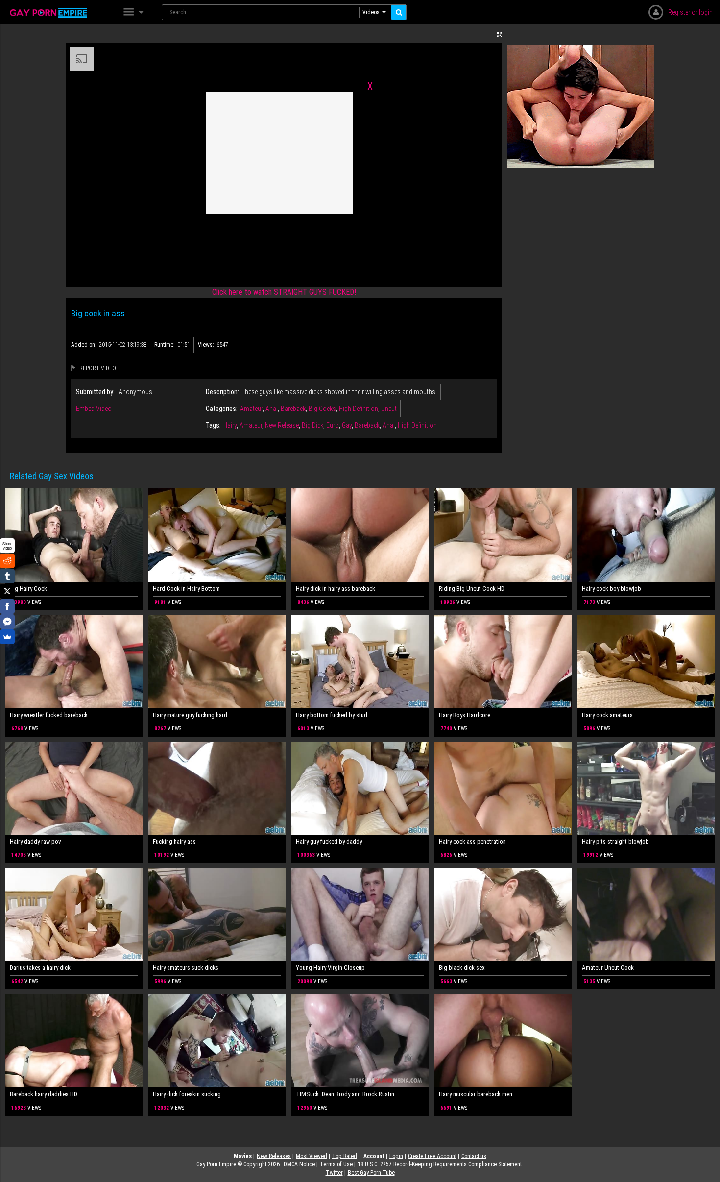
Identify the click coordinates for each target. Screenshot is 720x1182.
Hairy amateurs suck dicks (185, 967)
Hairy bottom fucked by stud (331, 715)
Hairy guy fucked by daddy (329, 841)
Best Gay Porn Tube (371, 1172)
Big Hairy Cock (28, 588)
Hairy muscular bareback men (475, 1094)
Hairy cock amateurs (607, 715)
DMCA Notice (299, 1164)
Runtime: (164, 345)
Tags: (213, 425)
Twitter (334, 1172)
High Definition (358, 408)
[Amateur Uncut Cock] (646, 915)
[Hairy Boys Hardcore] (503, 661)
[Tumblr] (7, 576)
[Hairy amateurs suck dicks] (217, 915)
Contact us (473, 1156)
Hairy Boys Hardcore (464, 715)
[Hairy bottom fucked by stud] (360, 661)
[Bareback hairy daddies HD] (74, 1041)
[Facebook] (7, 606)
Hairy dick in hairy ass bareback (335, 588)
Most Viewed (311, 1156)
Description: (222, 391)
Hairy (230, 425)
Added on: (83, 345)
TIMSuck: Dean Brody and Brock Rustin (345, 1094)
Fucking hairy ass (174, 841)
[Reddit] (7, 561)
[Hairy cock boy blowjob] (646, 535)
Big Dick (312, 425)
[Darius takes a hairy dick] (74, 915)
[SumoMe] (7, 636)
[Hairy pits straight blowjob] (646, 788)
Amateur (251, 408)
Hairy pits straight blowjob (615, 841)
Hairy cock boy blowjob (611, 588)
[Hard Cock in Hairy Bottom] (217, 535)
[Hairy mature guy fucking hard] (217, 661)
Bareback (293, 408)
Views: (206, 345)
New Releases (274, 1156)
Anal (271, 408)
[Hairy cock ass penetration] (503, 788)
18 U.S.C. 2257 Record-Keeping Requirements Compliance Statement (440, 1164)
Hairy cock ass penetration (472, 841)
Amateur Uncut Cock (608, 967)
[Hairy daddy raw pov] (74, 788)
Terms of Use (336, 1164)
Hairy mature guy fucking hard (190, 715)
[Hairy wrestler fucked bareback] (74, 661)
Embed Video (94, 408)
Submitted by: (95, 391)
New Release (282, 425)
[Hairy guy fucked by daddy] (360, 788)
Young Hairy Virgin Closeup (330, 967)
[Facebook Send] (7, 621)
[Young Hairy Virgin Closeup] (360, 915)
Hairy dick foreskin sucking (187, 1094)
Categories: (222, 408)
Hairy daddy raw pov (35, 841)
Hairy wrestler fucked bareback (49, 715)
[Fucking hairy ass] (217, 788)
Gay (347, 425)
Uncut (389, 408)
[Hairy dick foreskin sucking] (217, 1041)
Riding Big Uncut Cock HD (471, 588)
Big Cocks (322, 408)
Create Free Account (432, 1156)
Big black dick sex (462, 967)
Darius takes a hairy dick (40, 967)
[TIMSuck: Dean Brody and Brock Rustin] (360, 1041)
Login (396, 1156)
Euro (332, 425)
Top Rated (344, 1156)
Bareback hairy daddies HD (43, 1094)
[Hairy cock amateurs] (646, 661)
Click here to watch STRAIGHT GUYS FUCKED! (284, 292)
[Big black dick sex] (503, 915)
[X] (7, 591)
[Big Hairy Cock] (74, 535)
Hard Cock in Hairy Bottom (186, 588)
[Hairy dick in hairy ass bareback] (360, 535)
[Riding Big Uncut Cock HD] (503, 535)
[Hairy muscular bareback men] (503, 1041)
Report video (97, 368)
